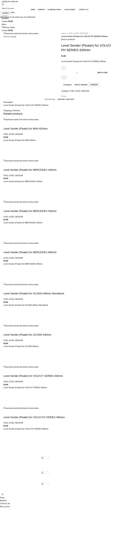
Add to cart (102, 72)
